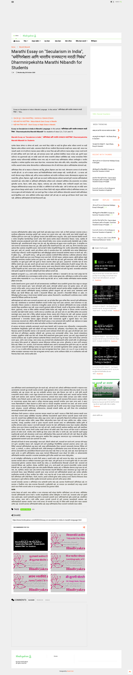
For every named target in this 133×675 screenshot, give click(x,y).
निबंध (25, 41)
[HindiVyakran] (29, 36)
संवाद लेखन (58, 41)
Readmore (98, 280)
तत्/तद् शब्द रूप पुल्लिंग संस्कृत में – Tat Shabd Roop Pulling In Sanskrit (106, 359)
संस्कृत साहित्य (35, 41)
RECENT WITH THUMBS (102, 155)
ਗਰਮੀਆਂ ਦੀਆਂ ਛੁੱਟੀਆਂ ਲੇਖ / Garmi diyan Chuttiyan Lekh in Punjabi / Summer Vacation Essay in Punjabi (104, 179)
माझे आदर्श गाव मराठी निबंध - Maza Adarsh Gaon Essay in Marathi (35, 121)
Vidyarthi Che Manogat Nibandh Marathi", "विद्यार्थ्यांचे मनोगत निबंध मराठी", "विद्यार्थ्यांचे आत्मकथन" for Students (65, 544)
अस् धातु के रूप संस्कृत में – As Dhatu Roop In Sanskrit (105, 299)
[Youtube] (12, 2)
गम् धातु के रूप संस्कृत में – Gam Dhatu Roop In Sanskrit (104, 329)
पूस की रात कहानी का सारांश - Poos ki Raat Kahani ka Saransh (106, 392)
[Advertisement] (49, 18)
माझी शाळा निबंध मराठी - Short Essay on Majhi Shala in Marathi (34, 125)
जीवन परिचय (68, 41)
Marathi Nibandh (24, 47)
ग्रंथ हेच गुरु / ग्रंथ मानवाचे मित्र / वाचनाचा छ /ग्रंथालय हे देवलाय (33, 118)
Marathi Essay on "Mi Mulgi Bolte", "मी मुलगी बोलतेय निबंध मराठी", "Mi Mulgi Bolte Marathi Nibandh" (66, 585)
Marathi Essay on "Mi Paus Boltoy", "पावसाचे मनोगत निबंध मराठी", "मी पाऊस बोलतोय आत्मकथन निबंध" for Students (30, 544)
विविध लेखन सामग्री (81, 41)
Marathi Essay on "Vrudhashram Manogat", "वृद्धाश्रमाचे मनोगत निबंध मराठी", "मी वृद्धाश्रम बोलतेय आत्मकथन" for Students (30, 565)
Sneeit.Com (70, 671)
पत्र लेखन (47, 41)
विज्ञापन (95, 41)
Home (17, 41)
